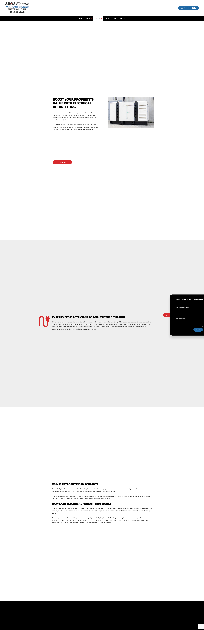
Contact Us (62, 162)
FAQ (115, 18)
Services (97, 18)
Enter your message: (172, 318)
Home (80, 18)
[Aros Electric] (17, 8)
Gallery (107, 18)
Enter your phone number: (173, 307)
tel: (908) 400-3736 (188, 8)
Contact (123, 18)
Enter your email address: (173, 313)
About (88, 18)
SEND (189, 329)
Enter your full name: (172, 302)
